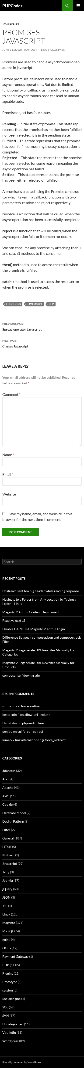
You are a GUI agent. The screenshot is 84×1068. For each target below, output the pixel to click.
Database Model (14, 813)
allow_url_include (37, 715)
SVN (5, 1016)
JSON (6, 897)
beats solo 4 (10, 715)
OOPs (6, 948)
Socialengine (11, 999)
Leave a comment (54, 49)
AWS (5, 796)
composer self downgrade (21, 675)
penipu (7, 731)
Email (7, 474)
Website (9, 494)
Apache (7, 788)
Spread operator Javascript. (22, 326)
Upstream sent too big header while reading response (40, 591)
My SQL (8, 931)
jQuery (7, 889)
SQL (5, 1007)
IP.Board (8, 855)
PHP (51, 303)
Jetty (5, 872)
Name (8, 454)
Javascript (10, 24)
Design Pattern (13, 821)
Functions (13, 303)
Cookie (7, 804)
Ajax (5, 779)
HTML (6, 847)
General (8, 838)
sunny (6, 706)
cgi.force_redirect (29, 706)
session (7, 990)
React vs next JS (13, 620)
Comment (11, 394)
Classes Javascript (15, 343)
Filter (6, 830)
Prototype (9, 982)
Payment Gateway (15, 956)
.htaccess (8, 771)
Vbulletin (9, 1032)
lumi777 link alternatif (18, 740)
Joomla (7, 880)
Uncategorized (12, 1024)
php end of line (33, 723)
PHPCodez (12, 5)
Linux (6, 914)
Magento (8, 923)
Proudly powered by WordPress (21, 1062)
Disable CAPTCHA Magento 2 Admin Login (33, 629)
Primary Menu (78, 5)
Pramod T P (31, 49)
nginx (6, 940)
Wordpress (10, 1041)
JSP (4, 906)
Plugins (7, 973)
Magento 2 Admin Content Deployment (31, 612)
